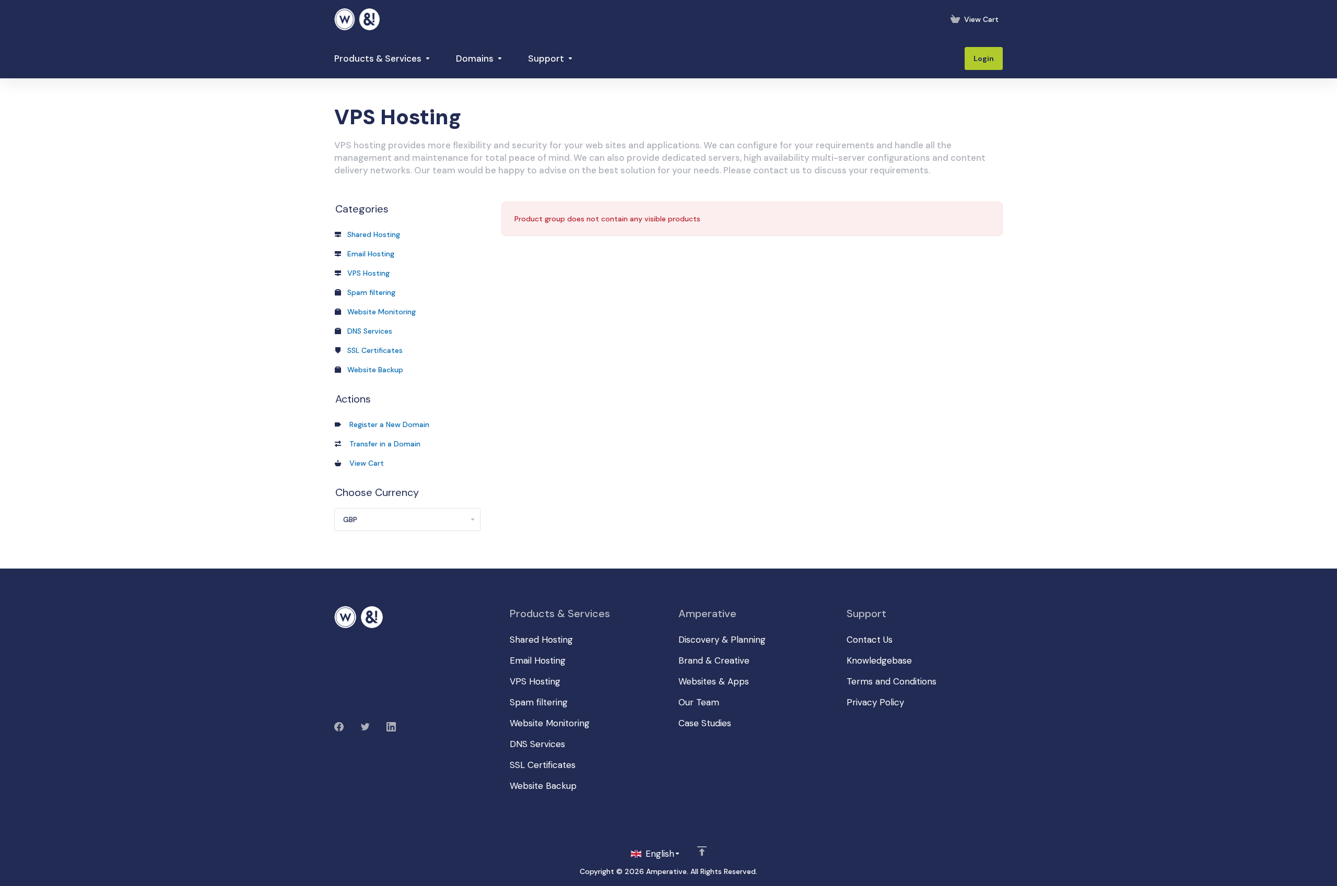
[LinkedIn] (391, 727)
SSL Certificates (374, 350)
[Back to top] (702, 851)
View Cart (364, 463)
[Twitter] (365, 727)
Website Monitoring (380, 311)
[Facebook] (339, 727)
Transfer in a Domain (382, 443)
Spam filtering (370, 292)
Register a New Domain (387, 424)
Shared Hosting (372, 234)
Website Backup (374, 369)
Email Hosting (369, 253)
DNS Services (368, 331)
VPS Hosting (367, 273)
